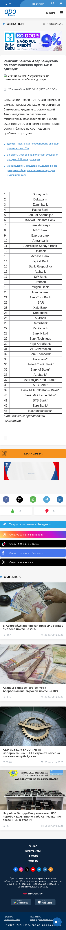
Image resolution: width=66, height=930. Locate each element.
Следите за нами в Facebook (26, 553)
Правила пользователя (12, 918)
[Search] (53, 3)
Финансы (56, 24)
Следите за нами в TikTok (24, 543)
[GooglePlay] (21, 902)
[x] (27, 869)
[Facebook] (15, 869)
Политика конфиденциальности (43, 918)
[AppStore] (45, 902)
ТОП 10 (33, 861)
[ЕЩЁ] (60, 13)
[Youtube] (33, 869)
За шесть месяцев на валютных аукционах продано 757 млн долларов (32, 157)
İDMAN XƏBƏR (33, 453)
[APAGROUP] (33, 893)
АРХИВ (33, 856)
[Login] (61, 4)
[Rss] (50, 869)
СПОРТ (50, 12)
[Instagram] (21, 869)
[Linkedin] (45, 869)
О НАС (33, 846)
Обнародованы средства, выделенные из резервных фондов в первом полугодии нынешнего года (32, 170)
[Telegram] (39, 869)
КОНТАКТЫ (33, 851)
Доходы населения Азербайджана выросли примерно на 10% (33, 146)
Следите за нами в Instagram (26, 534)
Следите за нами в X (21, 562)
